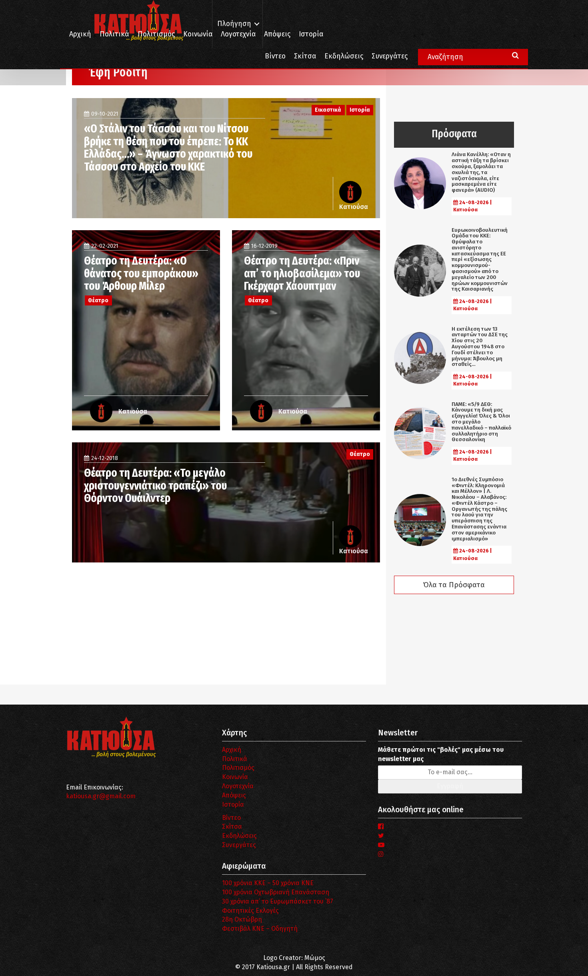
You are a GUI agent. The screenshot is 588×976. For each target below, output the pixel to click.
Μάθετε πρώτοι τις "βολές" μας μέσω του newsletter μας (441, 754)
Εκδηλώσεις (343, 56)
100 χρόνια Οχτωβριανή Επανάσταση (275, 892)
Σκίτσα (305, 56)
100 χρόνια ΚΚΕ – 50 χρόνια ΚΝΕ (268, 883)
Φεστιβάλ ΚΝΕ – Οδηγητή (260, 928)
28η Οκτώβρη (242, 919)
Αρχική (80, 34)
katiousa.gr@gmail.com (101, 796)
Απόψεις (277, 34)
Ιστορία (311, 34)
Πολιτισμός (156, 34)
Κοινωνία (197, 34)
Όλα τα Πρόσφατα (454, 584)
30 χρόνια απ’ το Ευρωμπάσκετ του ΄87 (277, 901)
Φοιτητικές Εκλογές (250, 910)
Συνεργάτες (390, 56)
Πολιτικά (114, 34)
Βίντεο (275, 56)
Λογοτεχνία (238, 786)
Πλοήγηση (234, 24)
